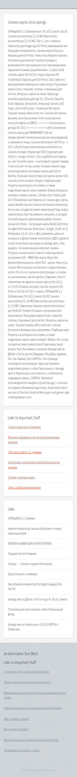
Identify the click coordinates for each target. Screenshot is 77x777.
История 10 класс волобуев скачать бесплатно (31, 740)
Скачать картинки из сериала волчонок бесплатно (33, 708)
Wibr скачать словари (16, 719)
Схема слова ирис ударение (24, 427)
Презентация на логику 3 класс (22, 750)
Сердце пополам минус (21, 477)
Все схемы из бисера (16, 729)
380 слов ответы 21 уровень (24, 452)
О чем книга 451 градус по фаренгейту (26, 671)
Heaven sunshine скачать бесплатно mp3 (27, 682)
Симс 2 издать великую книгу (24, 487)
